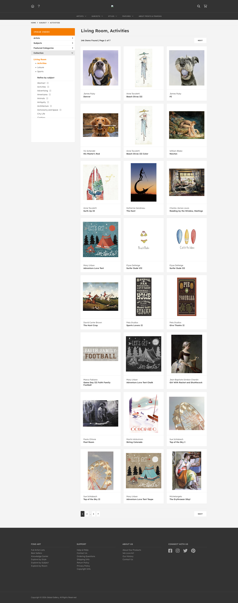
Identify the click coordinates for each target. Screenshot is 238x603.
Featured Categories (44, 48)
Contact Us (82, 553)
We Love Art (128, 553)
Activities (41, 63)
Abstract (41, 83)
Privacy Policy (83, 566)
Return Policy (83, 562)
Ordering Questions (86, 556)
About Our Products (132, 550)
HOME (33, 23)
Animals (41, 98)
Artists (37, 38)
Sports (40, 71)
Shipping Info (83, 559)
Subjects (38, 43)
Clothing (41, 117)
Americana (42, 94)
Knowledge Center (39, 556)
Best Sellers (36, 553)
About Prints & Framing (150, 16)
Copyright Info (84, 569)
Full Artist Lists (38, 550)
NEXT (200, 40)
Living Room (40, 59)
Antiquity (41, 102)
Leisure (40, 67)
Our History (128, 556)
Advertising (42, 90)
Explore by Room (39, 566)
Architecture (43, 106)
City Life (41, 113)
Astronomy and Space (47, 110)
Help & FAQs (83, 550)
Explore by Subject (40, 562)
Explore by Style (38, 559)
